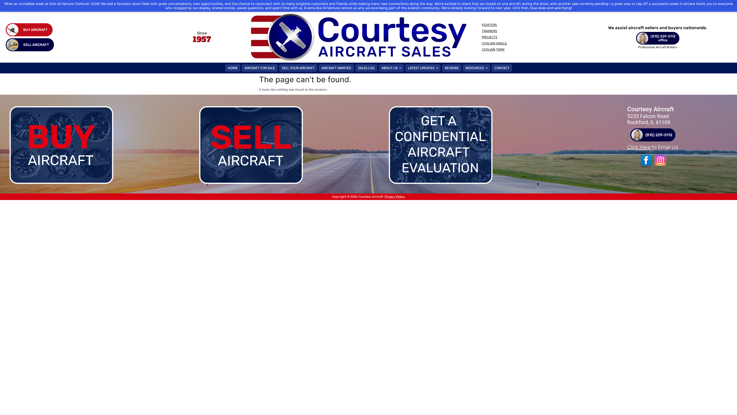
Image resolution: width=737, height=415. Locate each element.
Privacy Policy (395, 196)
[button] (391, 68)
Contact (501, 68)
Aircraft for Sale (260, 68)
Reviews (452, 68)
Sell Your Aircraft (298, 68)
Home (233, 68)
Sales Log (366, 68)
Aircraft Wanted (336, 68)
